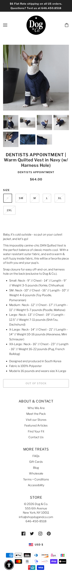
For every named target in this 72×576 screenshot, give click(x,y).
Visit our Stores (36, 419)
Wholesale (36, 473)
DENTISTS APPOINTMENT (36, 172)
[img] (23, 533)
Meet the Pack (36, 414)
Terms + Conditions (36, 479)
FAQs (36, 456)
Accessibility (36, 485)
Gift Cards (36, 462)
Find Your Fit (36, 431)
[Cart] (67, 25)
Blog (36, 467)
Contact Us (36, 437)
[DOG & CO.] (36, 25)
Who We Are (36, 408)
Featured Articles (36, 425)
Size (6, 190)
